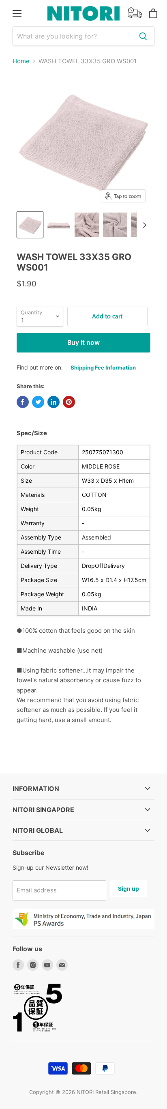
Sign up (128, 888)
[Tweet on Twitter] (38, 402)
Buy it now (83, 342)
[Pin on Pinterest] (69, 402)
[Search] (143, 36)
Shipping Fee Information (103, 367)
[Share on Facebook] (23, 402)
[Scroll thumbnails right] (143, 225)
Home (21, 61)
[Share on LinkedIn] (53, 402)
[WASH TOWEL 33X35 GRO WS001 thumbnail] (30, 225)
